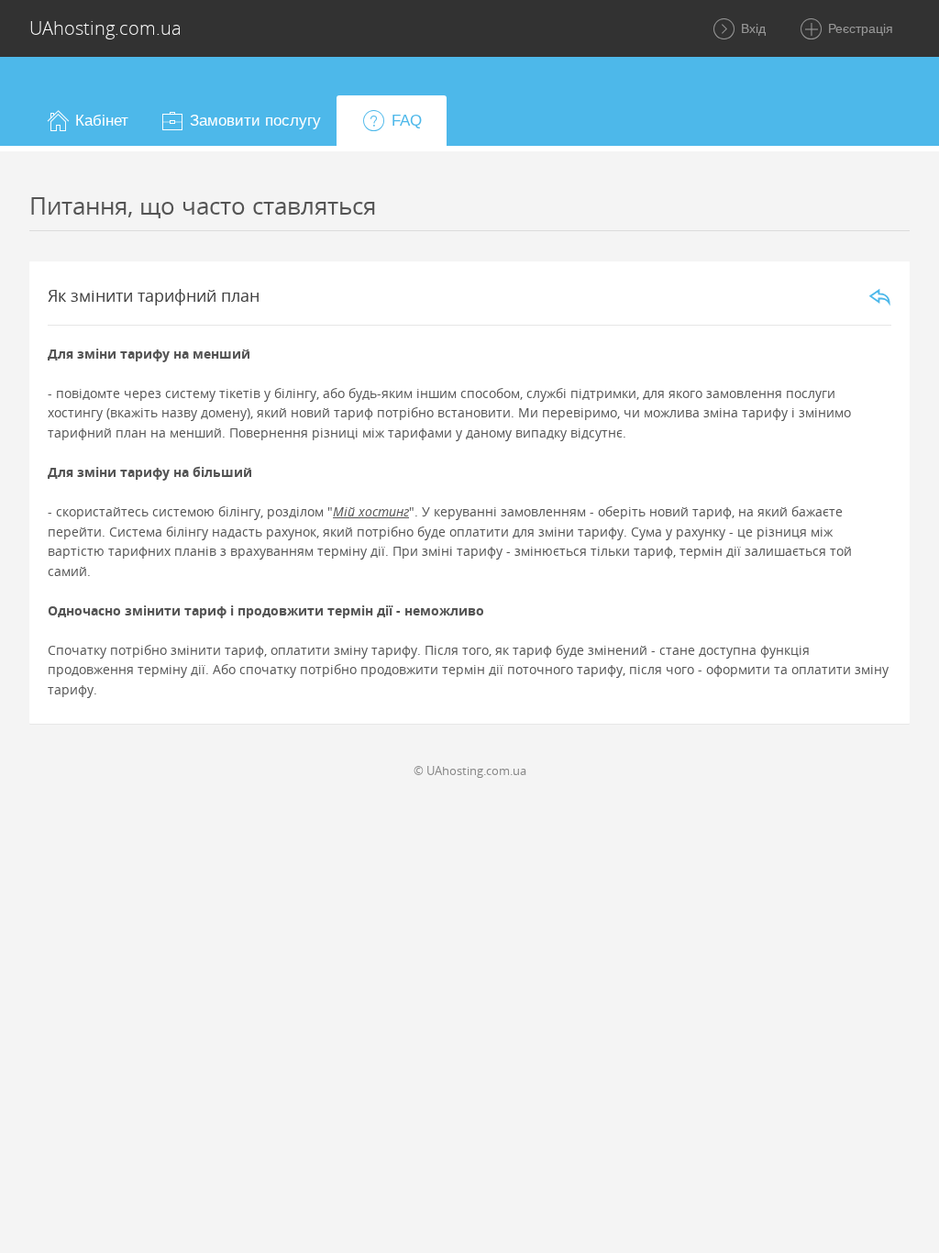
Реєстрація (858, 28)
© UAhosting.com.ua (470, 770)
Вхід (751, 28)
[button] (86, 120)
